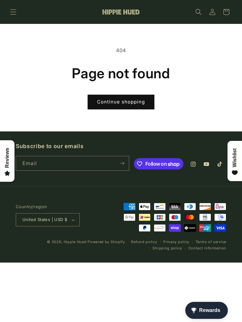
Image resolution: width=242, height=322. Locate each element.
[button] (13, 12)
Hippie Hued (75, 242)
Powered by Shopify (106, 242)
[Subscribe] (122, 163)
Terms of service (211, 242)
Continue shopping (121, 102)
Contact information (207, 248)
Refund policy (144, 242)
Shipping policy (167, 248)
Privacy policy (176, 242)
